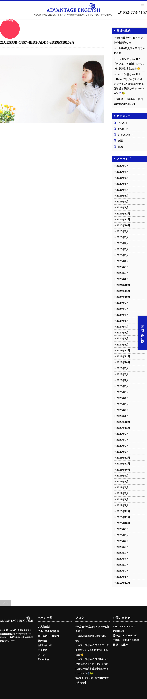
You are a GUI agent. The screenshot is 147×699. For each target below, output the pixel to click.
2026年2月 (123, 201)
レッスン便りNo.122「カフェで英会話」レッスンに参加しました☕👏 (129, 64)
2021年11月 (123, 463)
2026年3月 (123, 195)
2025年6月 (123, 249)
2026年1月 (123, 207)
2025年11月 (123, 219)
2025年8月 (123, 237)
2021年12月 (123, 457)
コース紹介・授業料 (48, 636)
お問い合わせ (142, 331)
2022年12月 (123, 421)
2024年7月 (123, 314)
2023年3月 (123, 404)
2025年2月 (123, 273)
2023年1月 (123, 416)
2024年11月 (123, 290)
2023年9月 (123, 368)
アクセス (42, 650)
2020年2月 (123, 570)
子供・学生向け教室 (48, 631)
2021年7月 (123, 481)
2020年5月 (123, 552)
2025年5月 (123, 255)
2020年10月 (123, 523)
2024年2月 (123, 338)
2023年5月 (123, 392)
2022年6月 (123, 445)
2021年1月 (123, 505)
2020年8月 (123, 535)
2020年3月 (123, 565)
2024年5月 (123, 320)
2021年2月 (123, 499)
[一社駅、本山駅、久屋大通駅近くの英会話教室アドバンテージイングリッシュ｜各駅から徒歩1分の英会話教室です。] (16, 621)
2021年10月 (123, 469)
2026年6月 (123, 177)
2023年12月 (123, 350)
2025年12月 (123, 213)
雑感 (120, 146)
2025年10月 (123, 225)
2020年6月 (123, 547)
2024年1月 (123, 344)
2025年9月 (123, 231)
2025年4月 (123, 261)
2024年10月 (123, 296)
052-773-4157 (134, 12)
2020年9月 (123, 529)
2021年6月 (123, 487)
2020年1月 (123, 576)
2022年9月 (123, 433)
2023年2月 (123, 410)
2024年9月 (123, 302)
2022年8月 (123, 439)
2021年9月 (123, 475)
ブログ (41, 654)
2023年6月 (123, 386)
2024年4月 (123, 326)
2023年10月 (123, 362)
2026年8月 (123, 165)
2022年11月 (123, 427)
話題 (120, 140)
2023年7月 (123, 380)
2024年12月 (123, 285)
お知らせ (123, 128)
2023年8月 (123, 374)
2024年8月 (123, 308)
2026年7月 (123, 171)
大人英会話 (44, 626)
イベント (123, 122)
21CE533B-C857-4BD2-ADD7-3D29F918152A (37, 42)
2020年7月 (123, 541)
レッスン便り (125, 134)
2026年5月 (123, 183)
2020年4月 (123, 558)
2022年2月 (123, 451)
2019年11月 (123, 582)
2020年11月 (123, 517)
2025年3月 (123, 267)
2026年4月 (123, 189)
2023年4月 (123, 398)
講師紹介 (42, 640)
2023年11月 (123, 356)
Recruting (43, 659)
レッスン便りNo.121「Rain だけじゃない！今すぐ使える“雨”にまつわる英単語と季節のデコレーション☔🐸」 (129, 84)
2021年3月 (123, 493)
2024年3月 (123, 332)
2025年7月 (123, 243)
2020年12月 (123, 511)
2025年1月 (123, 279)
